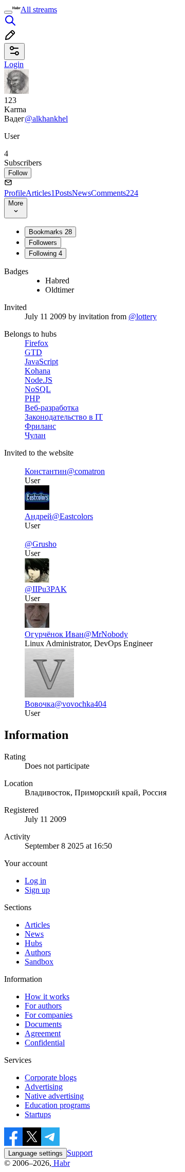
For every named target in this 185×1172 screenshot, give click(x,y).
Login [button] (14, 64)
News (81, 193)
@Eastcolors (72, 516)
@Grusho (41, 544)
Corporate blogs (51, 1077)
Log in (35, 880)
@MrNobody (106, 634)
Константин (46, 471)
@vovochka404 (80, 704)
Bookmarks (50, 232)
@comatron (86, 471)
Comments (114, 193)
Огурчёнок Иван (54, 634)
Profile (15, 193)
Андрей (38, 516)
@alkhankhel (46, 118)
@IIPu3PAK (46, 589)
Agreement (43, 1033)
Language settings (35, 1153)
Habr (60, 1163)
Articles (40, 193)
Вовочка (39, 704)
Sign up (37, 890)
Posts (63, 193)
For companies (48, 1015)
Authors (38, 952)
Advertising (44, 1086)
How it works (47, 996)
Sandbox (39, 961)
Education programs (57, 1105)
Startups (38, 1114)
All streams (39, 9)
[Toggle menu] (8, 12)
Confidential (45, 1042)
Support (79, 1152)
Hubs (33, 943)
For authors (43, 1005)
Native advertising (54, 1096)
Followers (43, 242)
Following (45, 253)
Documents (43, 1024)
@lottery (142, 316)
